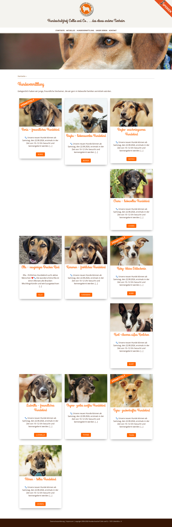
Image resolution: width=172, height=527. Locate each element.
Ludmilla (40, 435)
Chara (131, 226)
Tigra (131, 435)
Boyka (86, 160)
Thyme (86, 435)
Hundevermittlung (85, 30)
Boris (40, 154)
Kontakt (113, 30)
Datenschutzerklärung (57, 521)
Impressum (70, 521)
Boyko (131, 159)
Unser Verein (101, 30)
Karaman (85, 294)
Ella (40, 294)
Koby (131, 293)
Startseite (60, 30)
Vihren (40, 504)
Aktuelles (70, 30)
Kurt (131, 364)
